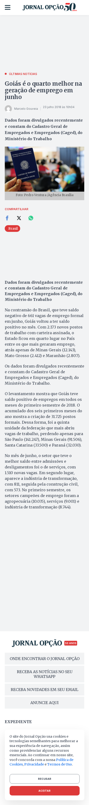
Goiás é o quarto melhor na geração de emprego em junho (43, 90)
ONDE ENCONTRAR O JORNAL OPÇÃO (45, 658)
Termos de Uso (59, 764)
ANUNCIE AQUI (44, 702)
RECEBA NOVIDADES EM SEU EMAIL (44, 689)
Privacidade (34, 764)
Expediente (18, 721)
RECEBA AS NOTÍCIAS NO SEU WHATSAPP (44, 674)
